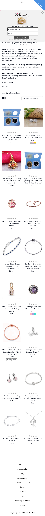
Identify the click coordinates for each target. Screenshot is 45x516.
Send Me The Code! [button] (21, 38)
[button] (42, 12)
